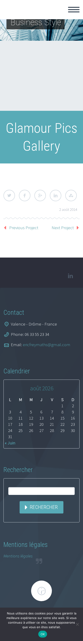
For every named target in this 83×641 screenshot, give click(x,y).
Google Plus (40, 195)
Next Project (63, 227)
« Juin (10, 442)
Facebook (24, 195)
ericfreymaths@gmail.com (46, 344)
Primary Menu (74, 10)
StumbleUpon (71, 195)
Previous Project (23, 227)
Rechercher (44, 507)
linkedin (70, 276)
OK (43, 634)
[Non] (77, 624)
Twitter (9, 195)
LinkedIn (55, 195)
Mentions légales (18, 556)
